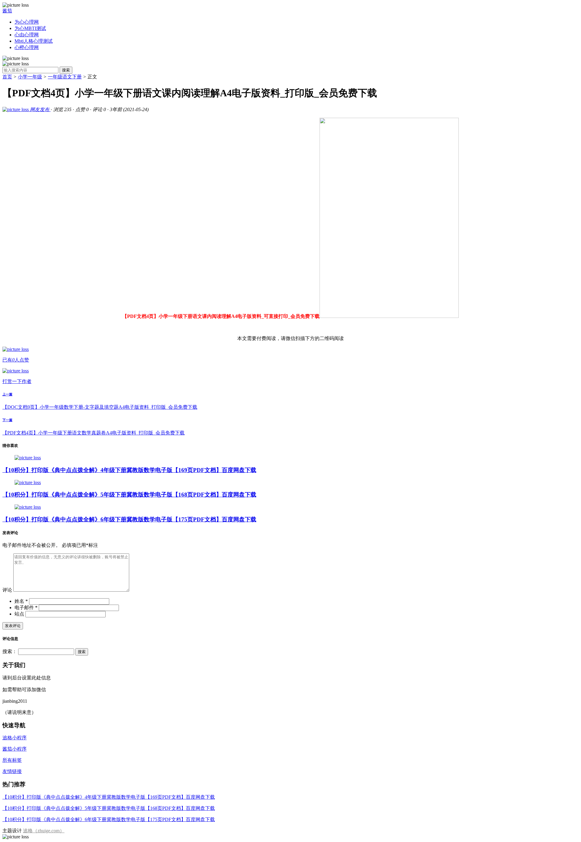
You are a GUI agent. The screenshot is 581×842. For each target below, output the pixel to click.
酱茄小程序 (14, 748)
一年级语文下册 (65, 76)
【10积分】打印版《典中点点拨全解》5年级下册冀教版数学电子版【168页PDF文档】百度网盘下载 (129, 494)
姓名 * (21, 601)
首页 (7, 76)
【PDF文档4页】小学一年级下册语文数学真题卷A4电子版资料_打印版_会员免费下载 (93, 432)
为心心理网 (27, 22)
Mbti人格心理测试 (34, 41)
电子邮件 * (26, 607)
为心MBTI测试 (30, 28)
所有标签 (12, 760)
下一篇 (7, 420)
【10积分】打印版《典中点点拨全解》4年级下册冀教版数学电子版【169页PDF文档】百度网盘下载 (129, 470)
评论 (7, 590)
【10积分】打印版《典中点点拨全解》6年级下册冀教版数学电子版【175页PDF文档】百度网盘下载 (129, 519)
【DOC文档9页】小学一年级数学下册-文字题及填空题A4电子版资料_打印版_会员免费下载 (99, 407)
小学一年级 (30, 76)
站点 (19, 613)
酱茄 (7, 10)
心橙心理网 (27, 47)
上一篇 (7, 394)
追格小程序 (14, 737)
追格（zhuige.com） (43, 830)
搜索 (66, 70)
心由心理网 (27, 34)
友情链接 (12, 771)
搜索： (9, 651)
